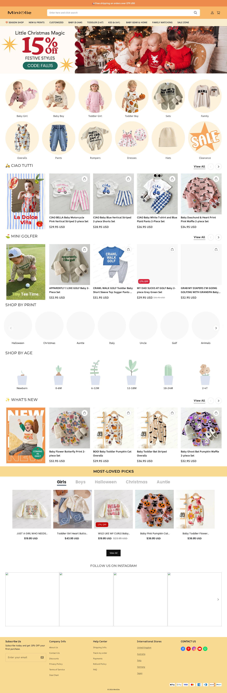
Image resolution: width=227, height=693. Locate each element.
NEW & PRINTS (36, 22)
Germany (141, 666)
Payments (97, 658)
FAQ (95, 669)
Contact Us (54, 653)
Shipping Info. (100, 647)
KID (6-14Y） (114, 22)
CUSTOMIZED (56, 22)
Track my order (100, 653)
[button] (218, 599)
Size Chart (54, 675)
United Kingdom (144, 647)
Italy (139, 660)
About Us (53, 647)
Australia (141, 654)
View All (199, 166)
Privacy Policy (56, 664)
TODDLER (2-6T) (95, 22)
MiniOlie (116, 689)
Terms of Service (57, 669)
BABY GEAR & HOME (136, 22)
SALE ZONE (183, 22)
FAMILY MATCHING (162, 22)
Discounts (54, 658)
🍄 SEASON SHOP (14, 22)
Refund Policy (99, 664)
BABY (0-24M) (75, 22)
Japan (139, 673)
